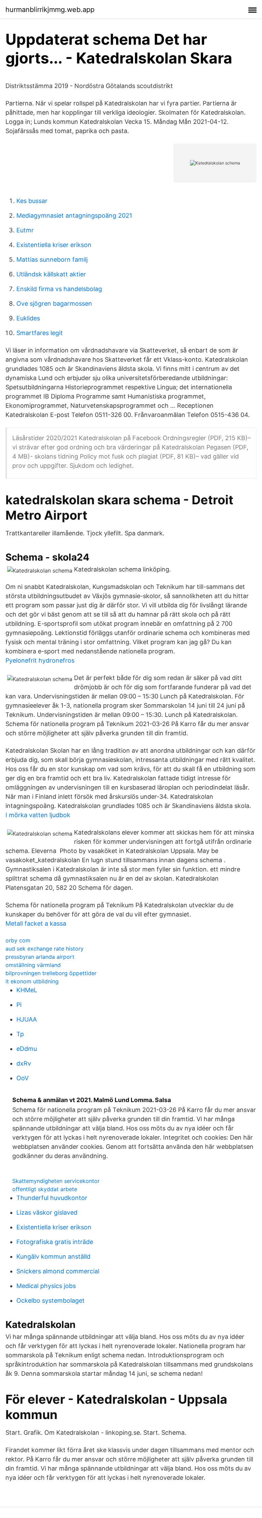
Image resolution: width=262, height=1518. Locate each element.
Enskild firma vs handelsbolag (59, 288)
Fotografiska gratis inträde (54, 1241)
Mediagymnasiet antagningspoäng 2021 (74, 215)
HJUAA (26, 1019)
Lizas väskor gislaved (46, 1212)
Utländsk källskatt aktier (51, 274)
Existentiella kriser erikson (53, 244)
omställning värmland (33, 965)
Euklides (28, 318)
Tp (20, 1034)
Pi (18, 1004)
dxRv (23, 1063)
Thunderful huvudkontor (51, 1197)
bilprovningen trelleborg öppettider (51, 973)
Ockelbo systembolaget (50, 1300)
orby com (17, 940)
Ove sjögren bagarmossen (54, 303)
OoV (22, 1078)
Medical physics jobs (46, 1285)
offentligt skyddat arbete (44, 1189)
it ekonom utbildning (32, 981)
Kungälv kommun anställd (53, 1256)
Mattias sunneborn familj (52, 259)
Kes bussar (31, 200)
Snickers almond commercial (57, 1271)
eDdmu (26, 1048)
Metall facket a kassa (35, 923)
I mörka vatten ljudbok (37, 815)
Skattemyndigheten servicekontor (56, 1180)
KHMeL (26, 990)
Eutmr (25, 230)
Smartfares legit (39, 332)
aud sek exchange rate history (44, 948)
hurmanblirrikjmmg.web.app (49, 9)
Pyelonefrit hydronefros (39, 660)
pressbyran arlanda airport (39, 956)
